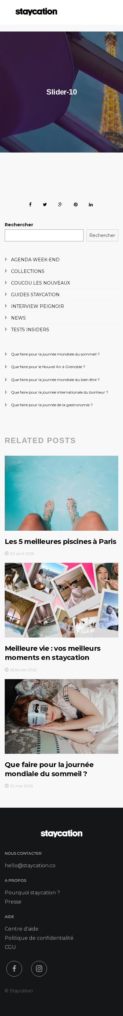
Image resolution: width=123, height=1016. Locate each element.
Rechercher (19, 225)
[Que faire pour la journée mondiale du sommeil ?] (61, 716)
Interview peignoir (37, 306)
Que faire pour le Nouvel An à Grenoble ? (48, 366)
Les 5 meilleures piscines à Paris (60, 541)
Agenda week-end (35, 260)
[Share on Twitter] (45, 203)
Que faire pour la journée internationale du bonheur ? (59, 392)
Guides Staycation (35, 294)
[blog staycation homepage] (36, 13)
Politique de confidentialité (39, 938)
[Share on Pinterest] (76, 203)
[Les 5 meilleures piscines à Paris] (61, 493)
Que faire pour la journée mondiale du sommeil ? (55, 354)
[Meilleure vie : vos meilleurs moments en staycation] (61, 600)
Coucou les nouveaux (40, 283)
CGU (10, 947)
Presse (13, 902)
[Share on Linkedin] (91, 203)
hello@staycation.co (30, 866)
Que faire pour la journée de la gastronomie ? (52, 404)
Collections (27, 271)
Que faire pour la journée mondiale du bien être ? (55, 379)
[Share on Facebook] (30, 203)
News (18, 318)
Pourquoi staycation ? (32, 893)
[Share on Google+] (60, 203)
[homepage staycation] (61, 836)
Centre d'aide (21, 929)
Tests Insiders (30, 329)
